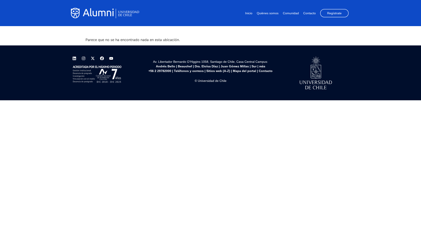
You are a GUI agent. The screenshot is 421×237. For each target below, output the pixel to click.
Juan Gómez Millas (235, 66)
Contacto (309, 13)
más (262, 66)
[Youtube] (111, 58)
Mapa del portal (244, 71)
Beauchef (185, 66)
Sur (254, 66)
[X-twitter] (93, 58)
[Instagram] (84, 58)
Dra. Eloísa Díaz (206, 66)
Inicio (248, 13)
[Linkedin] (74, 58)
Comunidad (291, 13)
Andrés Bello (165, 66)
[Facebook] (102, 58)
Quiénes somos (267, 13)
